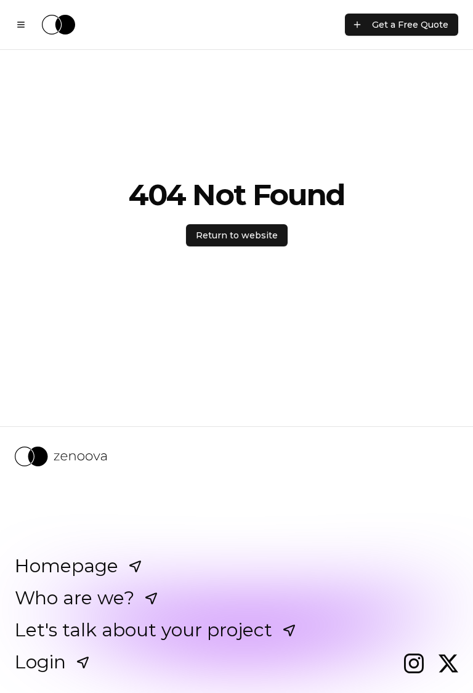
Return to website (237, 235)
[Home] (58, 24)
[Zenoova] (236, 456)
